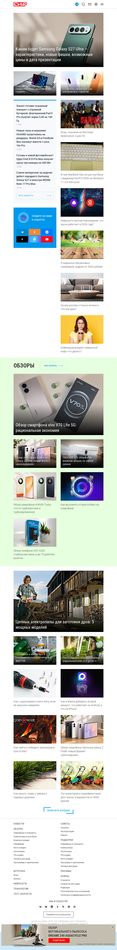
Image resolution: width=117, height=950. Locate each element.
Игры (16, 875)
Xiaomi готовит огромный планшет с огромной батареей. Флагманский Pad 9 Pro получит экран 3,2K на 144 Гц (34, 113)
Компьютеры (67, 848)
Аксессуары (19, 851)
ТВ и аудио (19, 855)
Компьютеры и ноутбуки (25, 836)
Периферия (19, 844)
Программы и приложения (26, 862)
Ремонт (64, 835)
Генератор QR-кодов (70, 884)
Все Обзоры (50, 366)
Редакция (65, 887)
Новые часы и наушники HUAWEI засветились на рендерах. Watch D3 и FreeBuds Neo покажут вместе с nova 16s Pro (35, 138)
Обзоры (18, 829)
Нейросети (20, 883)
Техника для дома (22, 859)
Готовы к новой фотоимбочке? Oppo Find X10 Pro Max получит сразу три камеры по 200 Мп (34, 159)
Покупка (65, 828)
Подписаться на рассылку (58, 914)
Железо (17, 879)
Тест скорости (23, 894)
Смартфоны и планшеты (25, 833)
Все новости (26, 195)
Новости (19, 823)
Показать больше (58, 810)
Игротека (19, 871)
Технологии (21, 888)
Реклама (66, 871)
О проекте (65, 880)
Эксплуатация (67, 831)
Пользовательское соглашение (75, 891)
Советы (65, 823)
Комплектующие (21, 840)
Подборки (67, 840)
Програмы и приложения (72, 862)
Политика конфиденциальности (76, 895)
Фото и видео (20, 848)
